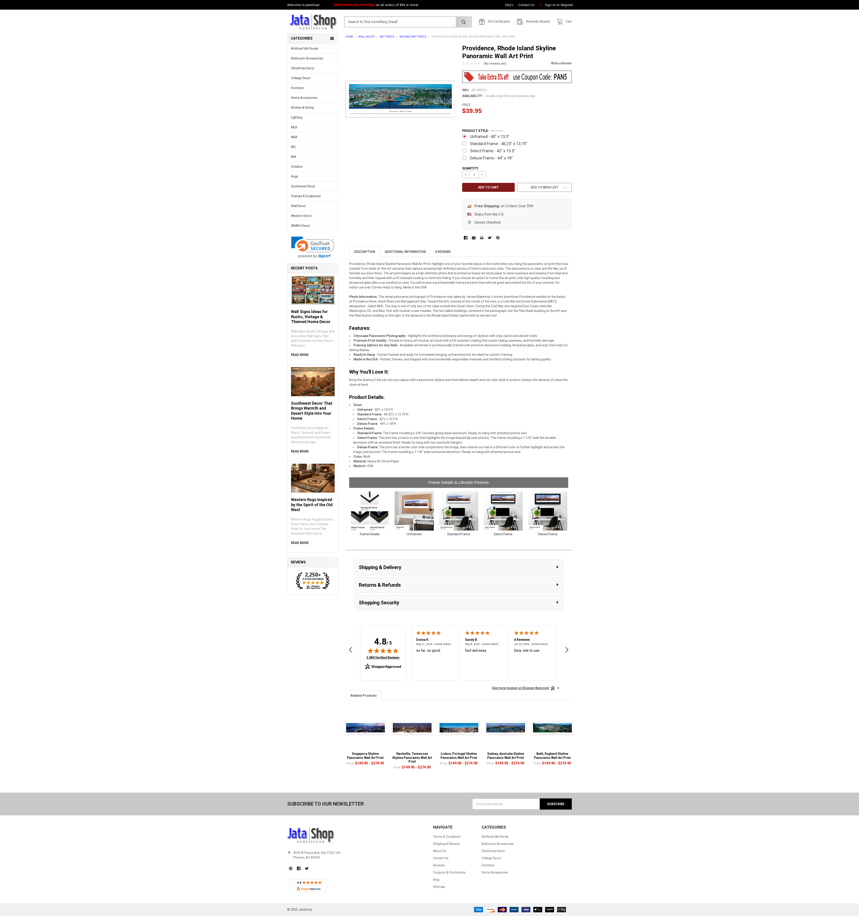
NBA (294, 137)
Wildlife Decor (300, 225)
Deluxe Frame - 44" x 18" (491, 158)
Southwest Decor (303, 186)
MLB (294, 127)
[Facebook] (465, 237)
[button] (312, 247)
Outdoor (297, 166)
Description (364, 252)
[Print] (481, 237)
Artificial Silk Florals (304, 48)
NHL (294, 157)
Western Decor (301, 216)
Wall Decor (298, 206)
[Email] (473, 237)
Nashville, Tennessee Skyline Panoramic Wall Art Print (412, 757)
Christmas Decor (303, 68)
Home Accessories (304, 97)
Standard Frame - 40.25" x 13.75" (498, 143)
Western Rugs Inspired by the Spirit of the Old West (312, 504)
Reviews (439, 865)
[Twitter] (489, 237)
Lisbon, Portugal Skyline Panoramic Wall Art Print (458, 755)
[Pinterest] (497, 237)
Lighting (296, 117)
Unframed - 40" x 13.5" (489, 136)
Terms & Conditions (447, 836)
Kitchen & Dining (302, 107)
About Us (439, 851)
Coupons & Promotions (449, 872)
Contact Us (526, 5)
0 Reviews (443, 252)
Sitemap (439, 886)
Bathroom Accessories (307, 58)
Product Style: (482, 131)
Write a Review (561, 63)
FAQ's (509, 5)
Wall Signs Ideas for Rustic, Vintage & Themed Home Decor (310, 316)
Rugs (294, 176)
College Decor (300, 78)
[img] (383, 651)
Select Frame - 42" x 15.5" (492, 150)
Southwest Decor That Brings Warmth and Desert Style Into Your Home (311, 411)
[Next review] (567, 650)
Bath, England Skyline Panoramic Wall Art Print (552, 755)
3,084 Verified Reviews (383, 657)
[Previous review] (350, 650)
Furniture (297, 88)
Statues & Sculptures (306, 196)
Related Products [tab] (364, 695)
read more (300, 355)
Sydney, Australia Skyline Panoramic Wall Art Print (505, 755)
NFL (293, 147)
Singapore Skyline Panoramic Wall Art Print (365, 755)
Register (567, 5)
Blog (436, 879)
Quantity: (470, 168)
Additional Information (405, 252)
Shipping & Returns (446, 844)
